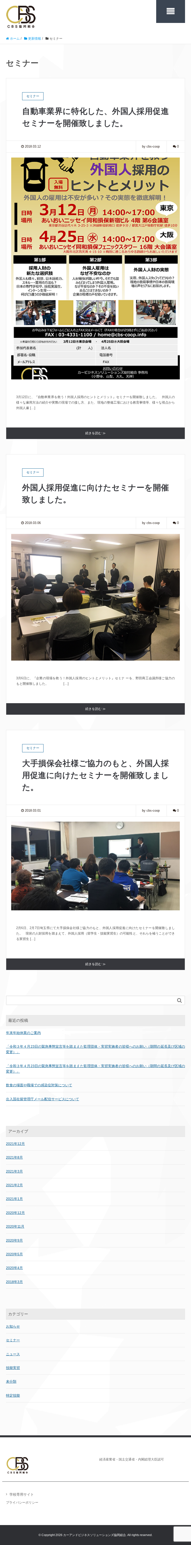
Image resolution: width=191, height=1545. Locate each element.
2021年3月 (14, 1171)
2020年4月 (14, 1268)
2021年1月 (14, 1199)
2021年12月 (15, 1144)
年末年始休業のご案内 (23, 1033)
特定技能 (13, 1395)
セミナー (13, 1340)
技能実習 (13, 1368)
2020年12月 (15, 1213)
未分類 (11, 1381)
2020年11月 (15, 1226)
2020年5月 (14, 1254)
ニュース (13, 1354)
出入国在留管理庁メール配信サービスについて (42, 1099)
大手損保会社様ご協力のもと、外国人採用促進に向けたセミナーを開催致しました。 (95, 775)
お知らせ (13, 1326)
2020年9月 (14, 1240)
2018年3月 (14, 1282)
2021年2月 (14, 1185)
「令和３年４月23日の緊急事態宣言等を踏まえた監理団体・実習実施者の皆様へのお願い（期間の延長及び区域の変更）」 (95, 1049)
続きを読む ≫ (95, 433)
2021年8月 (14, 1157)
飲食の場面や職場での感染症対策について (39, 1085)
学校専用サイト (21, 1494)
